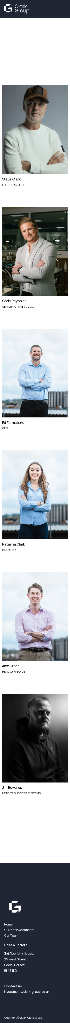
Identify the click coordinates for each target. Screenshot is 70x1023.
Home (8, 924)
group (36, 991)
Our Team (11, 935)
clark (26, 991)
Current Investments (19, 930)
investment (12, 991)
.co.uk (45, 991)
